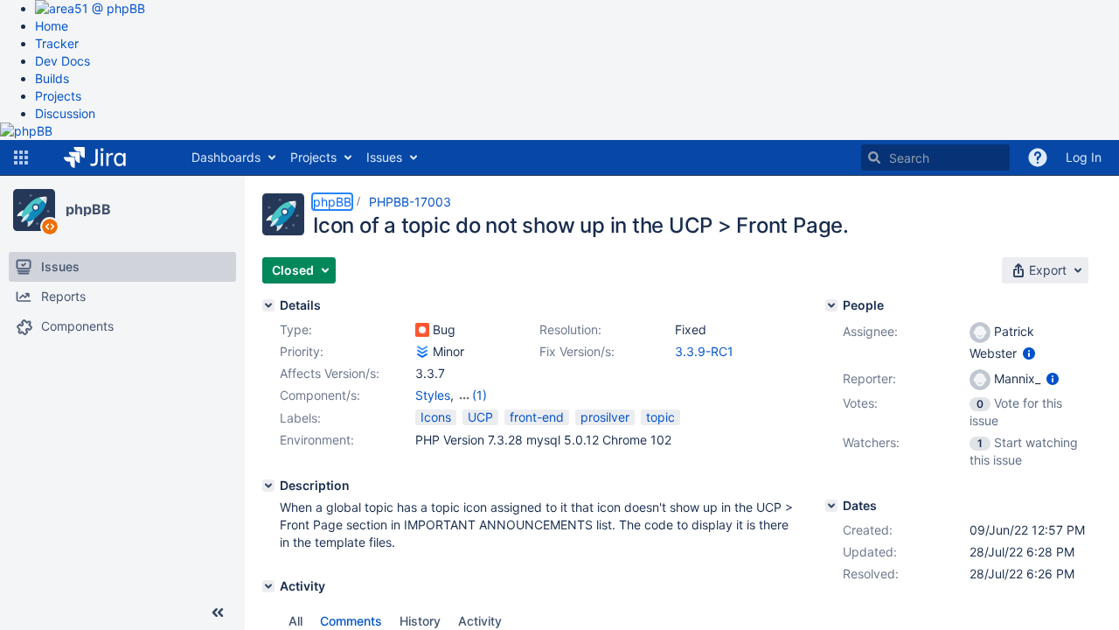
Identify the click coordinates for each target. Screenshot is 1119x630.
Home (51, 25)
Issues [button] (384, 157)
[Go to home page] (108, 157)
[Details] (268, 305)
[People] (831, 305)
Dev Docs (62, 60)
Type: (296, 329)
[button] (21, 157)
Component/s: (320, 395)
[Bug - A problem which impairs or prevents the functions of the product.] (422, 330)
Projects (58, 95)
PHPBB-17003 (410, 201)
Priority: (301, 351)
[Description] (268, 486)
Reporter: (869, 378)
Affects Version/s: (329, 373)
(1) (479, 395)
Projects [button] (313, 157)
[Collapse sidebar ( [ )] (217, 612)
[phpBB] (34, 210)
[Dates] (831, 506)
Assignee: (870, 331)
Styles (432, 395)
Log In (1084, 157)
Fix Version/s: (577, 351)
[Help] (1037, 157)
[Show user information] (1029, 353)
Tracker (57, 43)
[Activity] (268, 586)
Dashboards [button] (226, 157)
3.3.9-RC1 (704, 351)
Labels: (300, 417)
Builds (52, 78)
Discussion (65, 113)
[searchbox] (935, 157)
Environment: (317, 439)
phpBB (88, 209)
